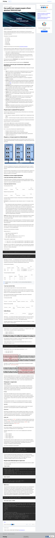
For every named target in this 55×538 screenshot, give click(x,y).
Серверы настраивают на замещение (43, 13)
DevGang (5, 1)
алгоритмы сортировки (23, 46)
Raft (10, 82)
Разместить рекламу (44, 31)
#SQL (5, 522)
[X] (12, 524)
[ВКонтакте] (11, 524)
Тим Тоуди (10, 6)
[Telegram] (13, 524)
